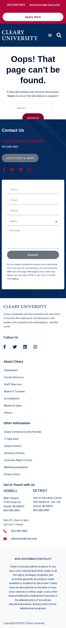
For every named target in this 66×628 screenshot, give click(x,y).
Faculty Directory (14, 377)
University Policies (14, 453)
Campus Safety (12, 446)
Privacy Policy (12, 474)
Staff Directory (12, 384)
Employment (11, 370)
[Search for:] (33, 108)
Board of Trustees (14, 391)
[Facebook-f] (4, 169)
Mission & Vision (13, 405)
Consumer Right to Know (18, 460)
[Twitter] (12, 169)
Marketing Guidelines (16, 467)
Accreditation (12, 398)
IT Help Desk (11, 438)
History (8, 412)
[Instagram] (29, 169)
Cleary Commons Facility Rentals (22, 431)
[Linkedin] (21, 169)
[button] (50, 35)
